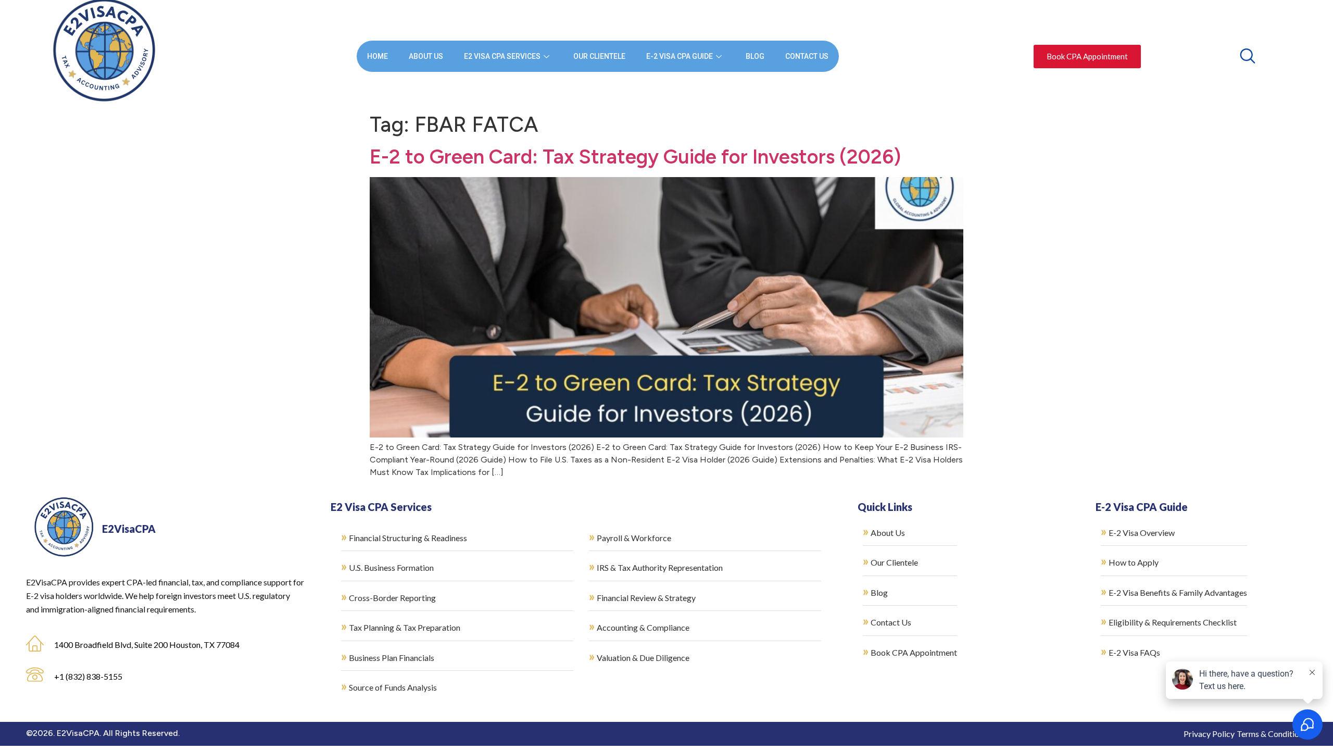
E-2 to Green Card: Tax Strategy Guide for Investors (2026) (635, 157)
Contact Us (806, 56)
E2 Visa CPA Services (502, 56)
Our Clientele (599, 56)
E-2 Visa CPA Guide (679, 56)
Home (377, 56)
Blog (755, 56)
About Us (426, 56)
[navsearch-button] (1247, 56)
